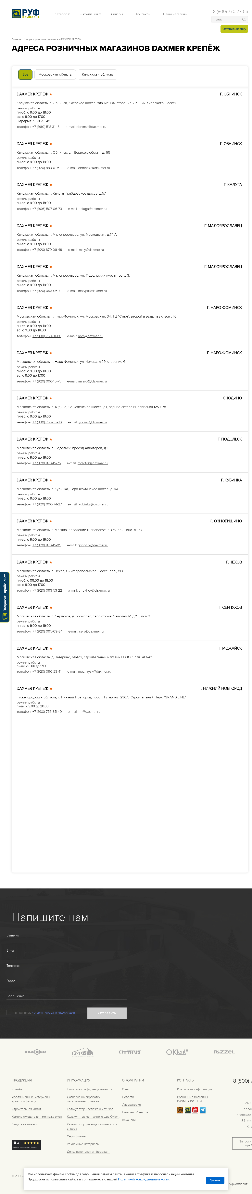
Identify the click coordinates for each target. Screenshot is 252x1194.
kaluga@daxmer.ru (93, 209)
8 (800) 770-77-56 (230, 11)
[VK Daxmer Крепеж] (180, 1112)
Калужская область (97, 74)
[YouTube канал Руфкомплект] (195, 1112)
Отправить (107, 1013)
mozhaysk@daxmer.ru (94, 671)
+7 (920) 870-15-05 (46, 545)
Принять (215, 1180)
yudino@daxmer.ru (93, 422)
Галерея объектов (135, 1112)
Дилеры (117, 14)
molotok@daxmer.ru (93, 463)
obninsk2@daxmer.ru (94, 168)
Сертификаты (76, 1136)
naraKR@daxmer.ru (92, 381)
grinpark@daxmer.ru (93, 545)
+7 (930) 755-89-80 (47, 422)
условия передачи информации (53, 1012)
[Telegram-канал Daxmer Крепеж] (203, 1112)
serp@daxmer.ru (91, 631)
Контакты (143, 14)
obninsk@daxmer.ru (91, 127)
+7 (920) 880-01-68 (46, 168)
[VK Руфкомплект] (188, 1112)
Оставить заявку (234, 29)
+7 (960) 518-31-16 (46, 127)
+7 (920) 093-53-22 (47, 590)
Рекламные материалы (83, 1144)
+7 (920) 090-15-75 (46, 381)
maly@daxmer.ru (91, 250)
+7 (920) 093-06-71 (46, 291)
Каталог (61, 14)
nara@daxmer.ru (90, 336)
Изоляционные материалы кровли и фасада (31, 1099)
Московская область (55, 74)
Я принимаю (23, 1012)
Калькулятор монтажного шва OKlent (93, 1117)
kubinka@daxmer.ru (93, 504)
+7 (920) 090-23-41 (46, 671)
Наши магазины (175, 14)
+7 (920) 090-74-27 (47, 504)
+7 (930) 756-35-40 (47, 712)
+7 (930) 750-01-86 (46, 336)
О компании (89, 14)
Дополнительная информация (88, 1152)
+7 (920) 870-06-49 (47, 250)
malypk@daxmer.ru (92, 291)
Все (25, 74)
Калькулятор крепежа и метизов (90, 1109)
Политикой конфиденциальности (143, 1179)
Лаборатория (131, 1105)
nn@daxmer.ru (89, 712)
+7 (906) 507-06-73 (47, 209)
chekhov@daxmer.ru (94, 590)
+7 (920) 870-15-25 (46, 463)
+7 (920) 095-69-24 (47, 631)
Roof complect (26, 13)
